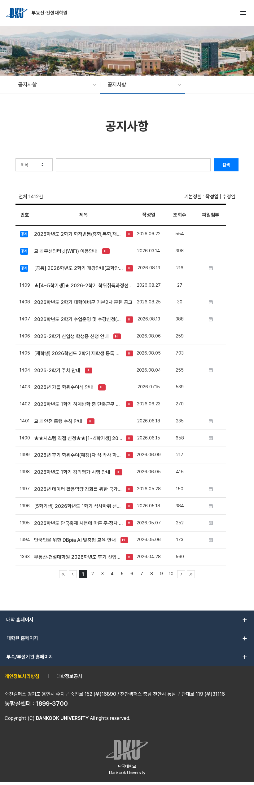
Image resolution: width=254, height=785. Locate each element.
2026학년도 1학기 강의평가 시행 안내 (72, 472)
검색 (226, 164)
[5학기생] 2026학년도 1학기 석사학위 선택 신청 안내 (78, 506)
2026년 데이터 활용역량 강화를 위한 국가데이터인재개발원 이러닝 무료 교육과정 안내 (78, 489)
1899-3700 (52, 703)
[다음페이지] (181, 574)
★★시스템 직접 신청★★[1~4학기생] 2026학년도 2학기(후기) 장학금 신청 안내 (78, 438)
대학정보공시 (69, 676)
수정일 (228, 197)
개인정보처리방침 (22, 676)
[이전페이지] (73, 574)
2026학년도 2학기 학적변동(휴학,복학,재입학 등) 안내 (78, 234)
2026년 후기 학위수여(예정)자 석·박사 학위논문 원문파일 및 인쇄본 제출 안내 (78, 455)
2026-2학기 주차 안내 (57, 370)
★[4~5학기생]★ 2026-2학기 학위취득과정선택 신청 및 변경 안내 (83, 286)
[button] (54, 85)
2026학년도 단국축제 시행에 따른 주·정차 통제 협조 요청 (78, 523)
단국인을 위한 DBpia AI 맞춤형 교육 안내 (75, 540)
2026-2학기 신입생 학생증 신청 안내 (71, 336)
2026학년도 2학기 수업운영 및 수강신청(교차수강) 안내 (78, 319)
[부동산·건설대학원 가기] (17, 13)
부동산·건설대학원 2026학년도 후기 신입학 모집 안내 (78, 557)
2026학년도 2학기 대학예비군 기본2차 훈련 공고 (83, 302)
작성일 (211, 197)
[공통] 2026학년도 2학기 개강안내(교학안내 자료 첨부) (78, 268)
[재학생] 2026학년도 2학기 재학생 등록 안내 (78, 353)
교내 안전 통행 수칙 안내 (58, 421)
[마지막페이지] (191, 574)
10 (171, 573)
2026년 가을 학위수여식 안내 (64, 387)
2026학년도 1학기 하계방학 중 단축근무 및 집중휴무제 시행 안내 (78, 404)
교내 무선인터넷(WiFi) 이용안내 (66, 251)
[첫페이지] (63, 574)
